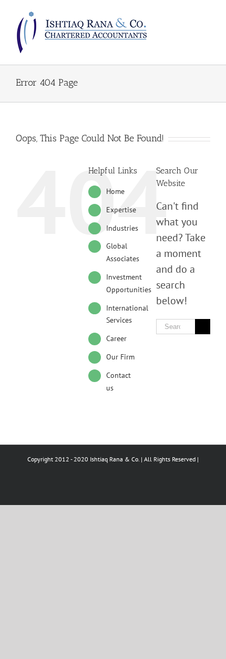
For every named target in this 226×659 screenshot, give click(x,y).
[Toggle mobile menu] (206, 16)
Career (116, 338)
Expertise (121, 209)
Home (115, 191)
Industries (122, 228)
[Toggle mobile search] (187, 16)
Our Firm (120, 357)
